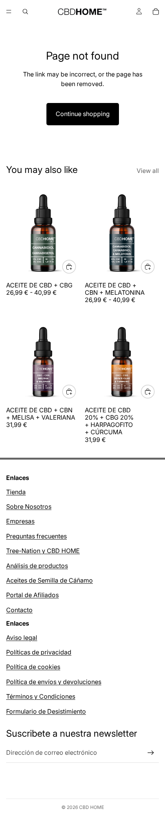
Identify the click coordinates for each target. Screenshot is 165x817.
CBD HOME (91, 807)
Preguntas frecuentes (36, 536)
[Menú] (9, 11)
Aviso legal (21, 637)
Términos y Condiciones (40, 697)
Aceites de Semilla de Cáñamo (49, 580)
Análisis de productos (37, 566)
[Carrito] (155, 11)
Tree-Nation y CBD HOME (43, 551)
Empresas (20, 521)
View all (148, 170)
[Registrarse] (151, 753)
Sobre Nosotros (28, 506)
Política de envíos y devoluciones (53, 682)
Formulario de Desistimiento (46, 711)
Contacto (19, 610)
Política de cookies (33, 667)
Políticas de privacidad (38, 652)
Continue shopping (83, 114)
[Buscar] (25, 11)
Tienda (16, 492)
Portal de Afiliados (32, 595)
